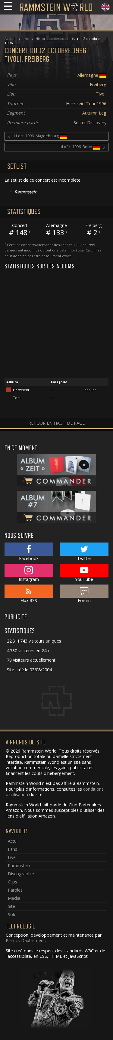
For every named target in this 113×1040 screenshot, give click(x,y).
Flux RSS (28, 600)
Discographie (21, 873)
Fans (12, 849)
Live (26, 38)
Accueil (10, 38)
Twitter (84, 558)
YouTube (84, 579)
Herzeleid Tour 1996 (86, 103)
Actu (12, 841)
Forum (84, 600)
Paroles (15, 890)
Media (14, 898)
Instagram (29, 579)
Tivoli (101, 94)
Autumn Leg (94, 113)
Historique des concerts (55, 38)
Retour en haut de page (56, 423)
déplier (90, 389)
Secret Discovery (90, 122)
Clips (12, 882)
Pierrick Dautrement (25, 940)
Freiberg (98, 84)
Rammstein (19, 865)
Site (11, 906)
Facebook (29, 558)
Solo (12, 914)
